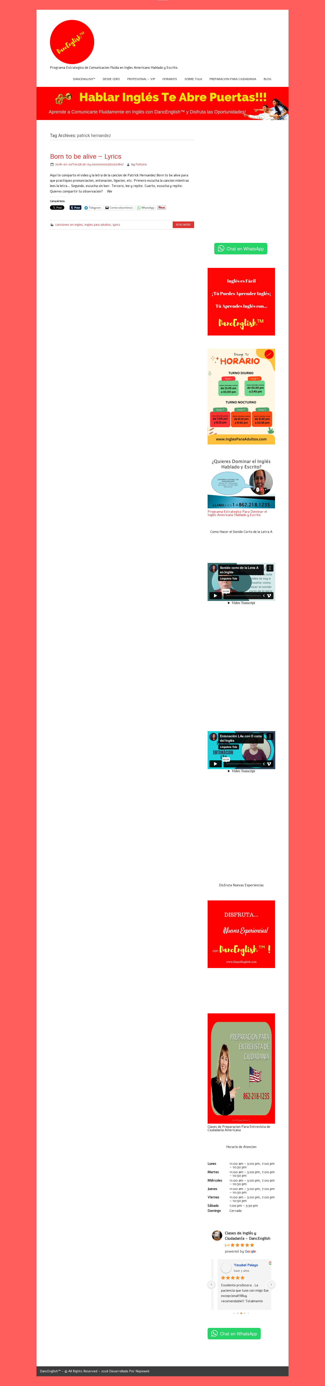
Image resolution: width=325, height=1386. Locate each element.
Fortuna (141, 164)
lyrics (116, 225)
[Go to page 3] (245, 1313)
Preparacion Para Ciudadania (233, 79)
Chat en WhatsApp (245, 248)
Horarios (169, 79)
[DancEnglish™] (72, 63)
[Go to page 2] (241, 1313)
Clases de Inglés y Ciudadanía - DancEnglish (247, 1235)
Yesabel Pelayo (241, 1265)
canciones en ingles (69, 225)
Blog (267, 79)
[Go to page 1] (238, 1313)
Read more (183, 225)
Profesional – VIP (141, 79)
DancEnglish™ (84, 79)
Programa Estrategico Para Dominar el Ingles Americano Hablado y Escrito (237, 513)
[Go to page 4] (248, 1313)
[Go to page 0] (234, 1313)
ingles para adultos (98, 225)
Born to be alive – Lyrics (85, 156)
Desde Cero (111, 79)
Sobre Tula (193, 79)
